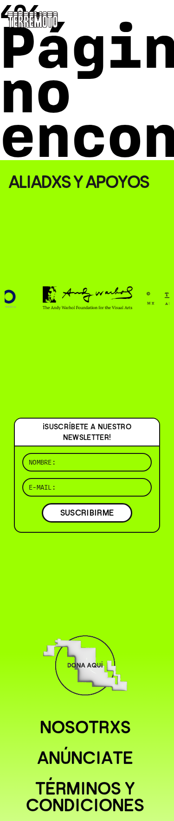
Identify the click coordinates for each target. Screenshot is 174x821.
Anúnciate (85, 758)
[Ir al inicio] (32, 18)
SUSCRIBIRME (87, 512)
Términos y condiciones (85, 797)
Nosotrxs (85, 727)
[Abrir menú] (159, 18)
